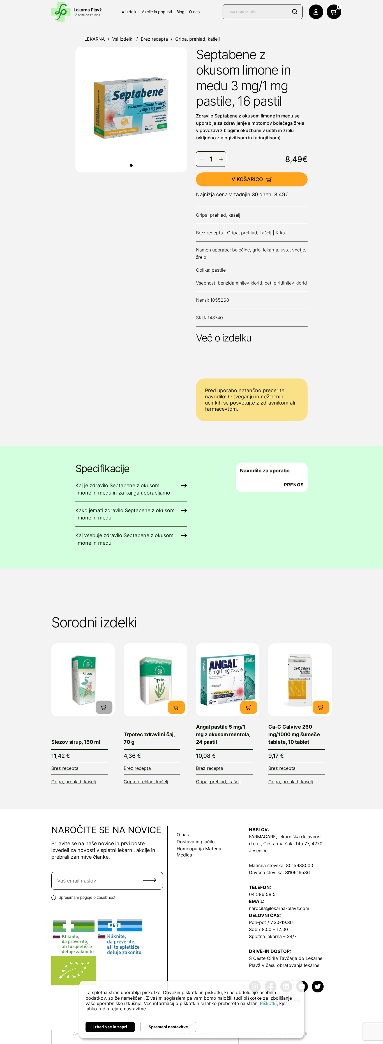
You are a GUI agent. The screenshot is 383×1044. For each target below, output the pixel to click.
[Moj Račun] (316, 11)
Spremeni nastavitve (168, 1026)
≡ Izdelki (129, 11)
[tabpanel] (131, 109)
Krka (280, 232)
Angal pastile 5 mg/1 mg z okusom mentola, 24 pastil (223, 734)
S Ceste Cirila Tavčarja (273, 958)
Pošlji (149, 880)
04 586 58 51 (263, 894)
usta (285, 250)
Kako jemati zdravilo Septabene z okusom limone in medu (125, 514)
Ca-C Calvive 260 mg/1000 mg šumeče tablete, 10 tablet (294, 734)
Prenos (294, 485)
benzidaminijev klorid (240, 283)
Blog (180, 11)
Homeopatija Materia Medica (199, 851)
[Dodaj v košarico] (176, 707)
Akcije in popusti (157, 11)
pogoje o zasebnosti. (98, 897)
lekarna (270, 250)
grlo (256, 250)
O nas (194, 11)
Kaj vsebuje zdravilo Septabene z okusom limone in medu (124, 539)
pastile (219, 270)
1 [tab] (131, 165)
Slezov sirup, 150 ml (75, 742)
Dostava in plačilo (196, 841)
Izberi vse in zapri (110, 1026)
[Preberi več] (83, 679)
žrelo (201, 257)
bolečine (241, 250)
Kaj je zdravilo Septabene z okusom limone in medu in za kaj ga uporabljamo (122, 489)
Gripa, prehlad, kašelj (197, 39)
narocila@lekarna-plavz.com (279, 908)
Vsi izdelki (122, 39)
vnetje (298, 250)
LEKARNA (94, 39)
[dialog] (191, 1009)
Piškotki (268, 1003)
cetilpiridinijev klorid (286, 283)
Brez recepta (154, 39)
